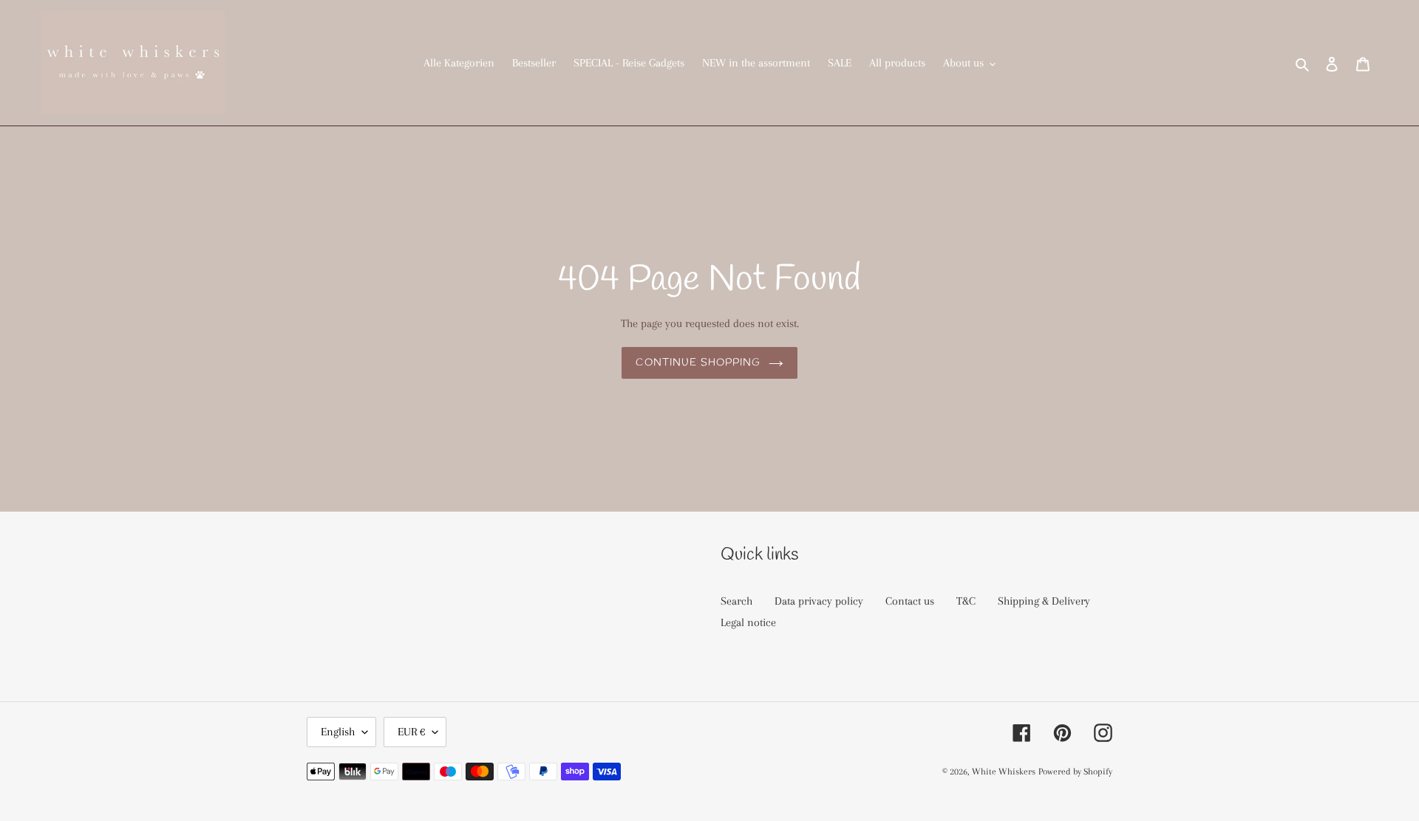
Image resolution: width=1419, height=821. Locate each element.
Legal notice (748, 622)
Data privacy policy (819, 601)
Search (736, 601)
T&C (966, 601)
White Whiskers (1003, 771)
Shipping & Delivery (1044, 601)
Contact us (909, 601)
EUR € (411, 731)
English (338, 731)
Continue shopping (698, 363)
